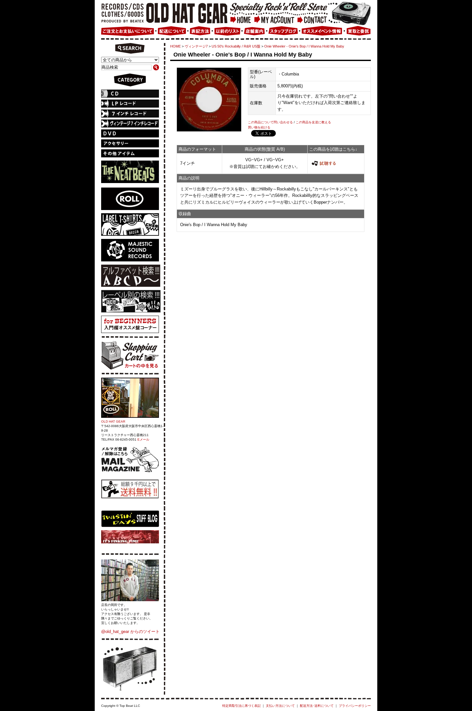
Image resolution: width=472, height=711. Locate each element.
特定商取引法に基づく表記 (241, 705)
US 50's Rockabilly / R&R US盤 (236, 46)
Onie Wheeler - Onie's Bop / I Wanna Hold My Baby (304, 46)
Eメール (143, 439)
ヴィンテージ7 (196, 46)
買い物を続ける (259, 127)
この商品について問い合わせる (270, 122)
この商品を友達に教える (313, 122)
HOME (175, 46)
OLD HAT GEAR (113, 421)
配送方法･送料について (317, 705)
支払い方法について (280, 705)
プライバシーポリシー (355, 705)
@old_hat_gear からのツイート (130, 631)
